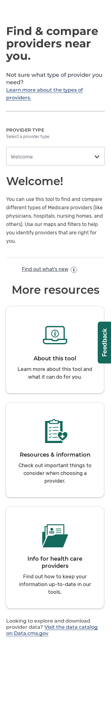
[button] (55, 349)
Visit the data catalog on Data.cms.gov (52, 630)
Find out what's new (45, 269)
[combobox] (55, 157)
